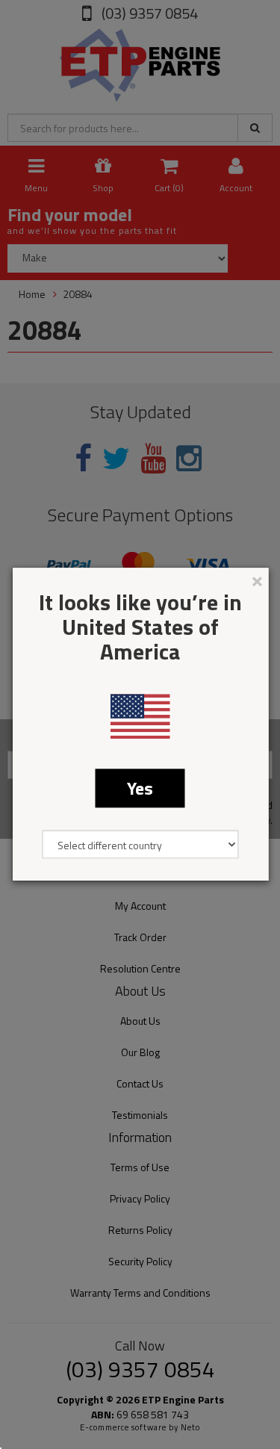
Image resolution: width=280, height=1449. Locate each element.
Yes (140, 788)
